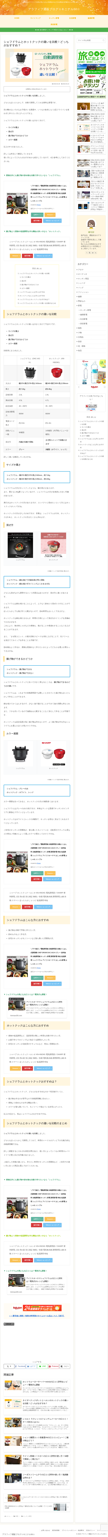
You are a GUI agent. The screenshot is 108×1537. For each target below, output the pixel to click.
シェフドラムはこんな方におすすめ (32, 292)
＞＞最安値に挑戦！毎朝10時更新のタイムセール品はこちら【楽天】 (37, 1316)
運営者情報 (55, 1530)
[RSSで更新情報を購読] (95, 252)
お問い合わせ (45, 1530)
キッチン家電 (10, 1324)
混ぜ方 (24, 281)
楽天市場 (36, 220)
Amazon (50, 215)
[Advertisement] (37, 1342)
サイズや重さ (26, 277)
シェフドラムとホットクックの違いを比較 (35, 273)
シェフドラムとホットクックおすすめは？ (35, 299)
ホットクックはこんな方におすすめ (32, 296)
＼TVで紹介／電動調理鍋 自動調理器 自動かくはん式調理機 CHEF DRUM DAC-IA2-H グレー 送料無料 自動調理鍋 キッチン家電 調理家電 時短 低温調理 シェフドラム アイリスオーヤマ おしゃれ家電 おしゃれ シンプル (49, 193)
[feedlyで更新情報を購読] (92, 252)
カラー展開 (25, 288)
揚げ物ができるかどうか (30, 284)
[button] (64, 1366)
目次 (34, 268)
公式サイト (37, 215)
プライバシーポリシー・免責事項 (73, 1530)
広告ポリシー (90, 1530)
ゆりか (91, 232)
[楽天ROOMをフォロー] (89, 252)
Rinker (39, 205)
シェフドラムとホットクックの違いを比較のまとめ (38, 303)
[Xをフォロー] (86, 252)
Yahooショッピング (52, 220)
